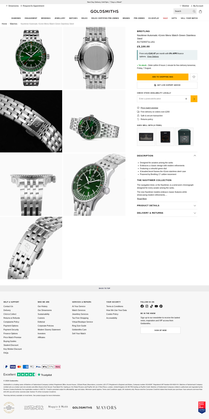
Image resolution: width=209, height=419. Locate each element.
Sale (165, 18)
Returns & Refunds (12, 318)
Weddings (46, 18)
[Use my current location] (186, 98)
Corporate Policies (46, 326)
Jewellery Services (80, 314)
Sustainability (43, 314)
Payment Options (11, 326)
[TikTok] (152, 307)
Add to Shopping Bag (162, 77)
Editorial (41, 322)
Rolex (85, 18)
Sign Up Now (160, 330)
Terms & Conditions (114, 306)
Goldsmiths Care (79, 330)
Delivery (7, 310)
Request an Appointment (33, 6)
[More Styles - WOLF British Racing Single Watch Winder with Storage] (184, 137)
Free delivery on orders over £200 (155, 112)
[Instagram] (147, 307)
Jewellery (60, 18)
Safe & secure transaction (152, 116)
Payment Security (11, 330)
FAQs (6, 353)
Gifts (174, 18)
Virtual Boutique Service (82, 322)
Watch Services (78, 310)
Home (4, 24)
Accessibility (111, 318)
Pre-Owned (139, 18)
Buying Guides (10, 341)
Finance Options (11, 333)
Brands (126, 18)
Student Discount (11, 345)
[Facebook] (143, 307)
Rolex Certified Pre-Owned (105, 18)
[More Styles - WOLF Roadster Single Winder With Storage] (165, 137)
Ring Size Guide (79, 326)
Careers (41, 318)
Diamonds (16, 18)
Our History (42, 306)
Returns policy (147, 119)
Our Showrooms (45, 310)
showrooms (13, 6)
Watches (73, 18)
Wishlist (185, 6)
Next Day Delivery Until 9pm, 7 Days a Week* (104, 2)
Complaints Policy (11, 322)
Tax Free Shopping (80, 318)
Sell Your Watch (189, 18)
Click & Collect (10, 314)
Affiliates (41, 337)
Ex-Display (154, 18)
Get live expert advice (169, 85)
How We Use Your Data (116, 310)
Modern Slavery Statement (49, 330)
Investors (41, 333)
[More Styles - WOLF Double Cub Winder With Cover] (146, 137)
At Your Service (78, 306)
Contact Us (8, 306)
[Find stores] (194, 98)
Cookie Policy (112, 314)
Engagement (31, 18)
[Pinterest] (161, 307)
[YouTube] (157, 307)
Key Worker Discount (13, 349)
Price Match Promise (12, 337)
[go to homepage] (104, 11)
